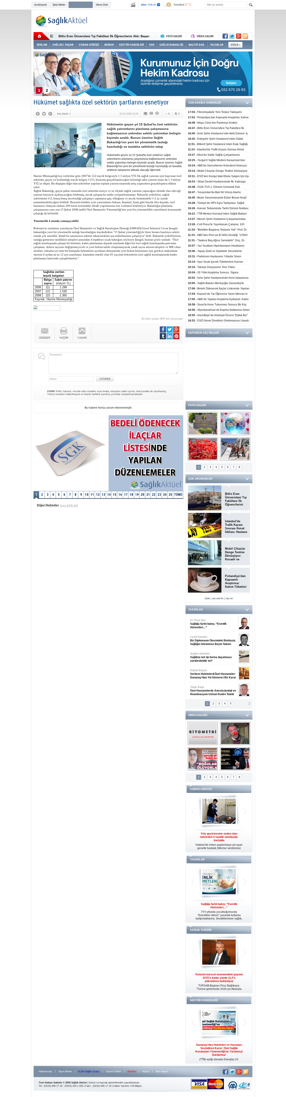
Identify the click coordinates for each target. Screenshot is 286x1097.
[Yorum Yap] (146, 114)
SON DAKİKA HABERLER (204, 102)
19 (137, 495)
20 (142, 495)
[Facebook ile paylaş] (225, 36)
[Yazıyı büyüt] (177, 114)
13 (103, 495)
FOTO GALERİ (197, 405)
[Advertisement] (271, 78)
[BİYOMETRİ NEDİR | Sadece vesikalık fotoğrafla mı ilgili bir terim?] (203, 733)
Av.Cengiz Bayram (210, 640)
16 (120, 495)
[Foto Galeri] (172, 36)
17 (126, 495)
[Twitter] (44, 114)
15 (114, 495)
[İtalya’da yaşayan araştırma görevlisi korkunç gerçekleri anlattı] (203, 758)
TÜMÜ (178, 494)
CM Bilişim (136, 1086)
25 (170, 495)
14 (109, 495)
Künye (145, 1071)
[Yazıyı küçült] (167, 114)
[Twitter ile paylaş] (232, 36)
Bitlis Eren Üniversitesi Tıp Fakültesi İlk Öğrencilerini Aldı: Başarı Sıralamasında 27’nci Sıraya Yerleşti (236, 499)
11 (92, 495)
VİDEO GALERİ (197, 715)
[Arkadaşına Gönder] (151, 114)
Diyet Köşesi (209, 672)
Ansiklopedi (40, 4)
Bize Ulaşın (162, 1071)
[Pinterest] (176, 336)
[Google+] (50, 114)
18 (131, 495)
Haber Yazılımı (121, 1086)
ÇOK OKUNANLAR (200, 478)
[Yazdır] (157, 114)
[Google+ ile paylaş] (238, 36)
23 (159, 495)
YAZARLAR (195, 609)
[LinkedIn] (169, 336)
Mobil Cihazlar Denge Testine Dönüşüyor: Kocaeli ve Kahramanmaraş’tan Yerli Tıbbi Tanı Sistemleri (236, 554)
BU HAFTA (217, 598)
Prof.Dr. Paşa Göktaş (208, 691)
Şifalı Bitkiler (59, 4)
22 (154, 495)
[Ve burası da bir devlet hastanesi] (203, 423)
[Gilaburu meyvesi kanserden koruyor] (203, 448)
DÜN (207, 598)
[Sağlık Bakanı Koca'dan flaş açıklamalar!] (235, 758)
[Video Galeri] (202, 36)
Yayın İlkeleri (65, 1071)
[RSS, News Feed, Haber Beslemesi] (245, 36)
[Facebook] (38, 114)
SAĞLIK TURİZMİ (200, 929)
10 (86, 495)
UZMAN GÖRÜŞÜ (201, 789)
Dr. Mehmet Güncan (213, 624)
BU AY (229, 598)
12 (98, 495)
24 (165, 495)
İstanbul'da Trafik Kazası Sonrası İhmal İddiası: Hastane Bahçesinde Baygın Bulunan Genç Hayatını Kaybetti (236, 527)
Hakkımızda (45, 1071)
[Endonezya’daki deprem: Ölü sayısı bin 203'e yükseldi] (235, 448)
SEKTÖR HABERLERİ (204, 1000)
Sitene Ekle (102, 4)
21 (148, 495)
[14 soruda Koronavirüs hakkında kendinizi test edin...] (235, 423)
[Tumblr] (163, 336)
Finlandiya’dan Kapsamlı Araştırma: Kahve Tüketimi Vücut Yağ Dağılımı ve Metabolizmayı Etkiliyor (235, 581)
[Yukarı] (82, 333)
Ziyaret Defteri (113, 1071)
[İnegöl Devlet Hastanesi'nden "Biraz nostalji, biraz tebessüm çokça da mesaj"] (235, 733)
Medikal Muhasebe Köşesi (213, 657)
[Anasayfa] (42, 36)
